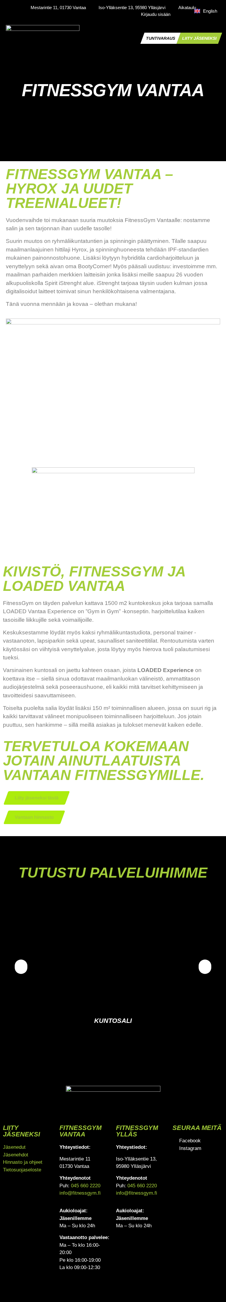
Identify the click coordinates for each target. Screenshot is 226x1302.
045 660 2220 (85, 1185)
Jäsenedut (14, 1147)
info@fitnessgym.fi (80, 1193)
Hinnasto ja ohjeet (22, 1162)
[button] (138, 38)
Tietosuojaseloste (22, 1170)
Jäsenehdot (15, 1155)
